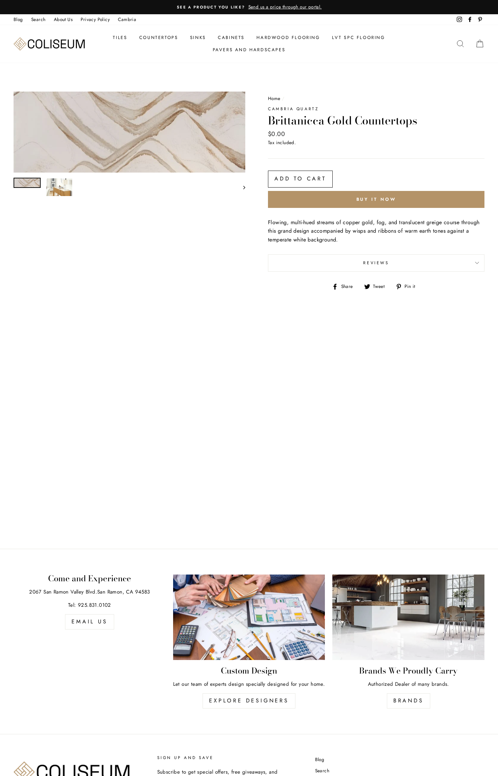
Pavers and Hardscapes (249, 49)
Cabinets (231, 37)
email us (89, 621)
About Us (63, 19)
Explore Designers (249, 700)
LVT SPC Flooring (358, 37)
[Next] (241, 187)
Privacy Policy (95, 19)
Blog (18, 19)
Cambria (127, 19)
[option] (249, 7)
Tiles (120, 37)
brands (408, 700)
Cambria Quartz (293, 109)
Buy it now (376, 199)
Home (274, 98)
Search (38, 19)
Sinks (198, 37)
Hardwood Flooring (288, 37)
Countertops (158, 37)
